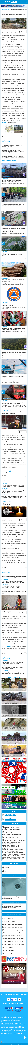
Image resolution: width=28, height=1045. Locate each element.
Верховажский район (7, 860)
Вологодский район (13, 840)
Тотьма (16, 851)
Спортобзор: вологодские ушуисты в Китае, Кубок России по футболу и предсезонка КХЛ (13, 485)
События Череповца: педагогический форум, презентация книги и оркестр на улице (13, 205)
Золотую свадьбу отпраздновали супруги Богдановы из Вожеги (12, 667)
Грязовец (13, 857)
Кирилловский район (8, 851)
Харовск (17, 855)
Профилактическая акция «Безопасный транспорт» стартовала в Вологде (12, 181)
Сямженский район (16, 858)
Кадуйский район (19, 849)
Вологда (7, 832)
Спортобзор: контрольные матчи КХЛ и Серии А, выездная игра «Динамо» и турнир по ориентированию (13, 491)
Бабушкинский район (7, 852)
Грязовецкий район (8, 855)
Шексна (17, 829)
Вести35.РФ (5, 122)
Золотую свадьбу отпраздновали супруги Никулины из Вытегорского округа (12, 663)
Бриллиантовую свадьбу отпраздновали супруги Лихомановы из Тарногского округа (13, 672)
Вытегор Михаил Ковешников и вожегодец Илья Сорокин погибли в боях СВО (14, 577)
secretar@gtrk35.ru (22, 1003)
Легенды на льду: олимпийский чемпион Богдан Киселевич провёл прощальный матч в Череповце (14, 497)
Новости (11, 994)
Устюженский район (10, 842)
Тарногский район (20, 857)
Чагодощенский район (7, 843)
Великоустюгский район (11, 835)
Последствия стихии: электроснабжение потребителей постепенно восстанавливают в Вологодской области (13, 152)
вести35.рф (8, 471)
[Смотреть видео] (14, 170)
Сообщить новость (14, 910)
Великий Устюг (10, 837)
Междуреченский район (7, 854)
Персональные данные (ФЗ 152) (8, 1033)
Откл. (20, 1043)
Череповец (8, 827)
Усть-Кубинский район (19, 854)
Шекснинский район (8, 829)
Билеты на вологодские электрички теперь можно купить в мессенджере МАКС (12, 402)
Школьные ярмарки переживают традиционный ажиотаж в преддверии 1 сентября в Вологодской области (14, 230)
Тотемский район (18, 852)
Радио (21, 994)
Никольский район (7, 858)
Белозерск (19, 842)
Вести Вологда (5, 994)
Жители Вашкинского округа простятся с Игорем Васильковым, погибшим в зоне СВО (13, 582)
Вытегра (18, 827)
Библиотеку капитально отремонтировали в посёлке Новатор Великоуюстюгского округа (13, 157)
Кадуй (3, 842)
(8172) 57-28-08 (9, 1003)
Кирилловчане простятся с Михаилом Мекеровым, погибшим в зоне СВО (11, 586)
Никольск (11, 849)
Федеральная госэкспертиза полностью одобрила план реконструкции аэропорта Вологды (12, 254)
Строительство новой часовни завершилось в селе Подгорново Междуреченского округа (13, 377)
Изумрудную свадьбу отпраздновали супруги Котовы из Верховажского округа (13, 328)
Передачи (16, 994)
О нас (25, 994)
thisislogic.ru (3, 1034)
